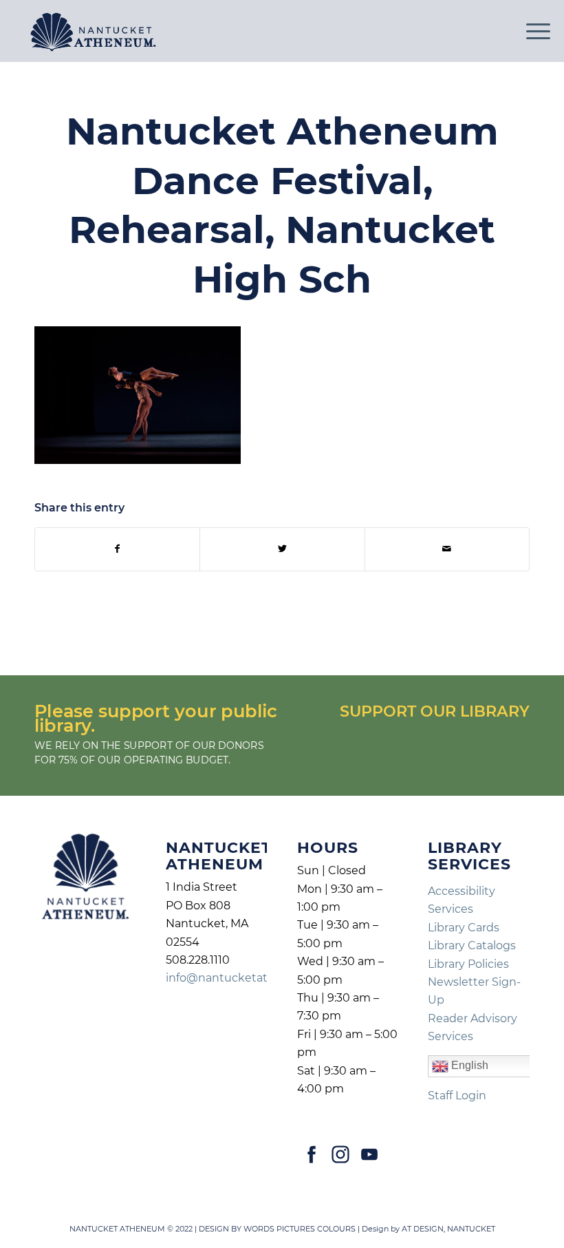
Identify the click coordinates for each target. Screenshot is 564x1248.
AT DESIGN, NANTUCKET (448, 1229)
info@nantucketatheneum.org (251, 977)
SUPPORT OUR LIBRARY (435, 711)
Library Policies (468, 964)
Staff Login (457, 1095)
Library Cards (463, 927)
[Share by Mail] (447, 549)
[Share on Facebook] (117, 549)
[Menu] (531, 31)
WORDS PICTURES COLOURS (299, 1229)
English (468, 1066)
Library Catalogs (472, 945)
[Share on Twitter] (282, 549)
